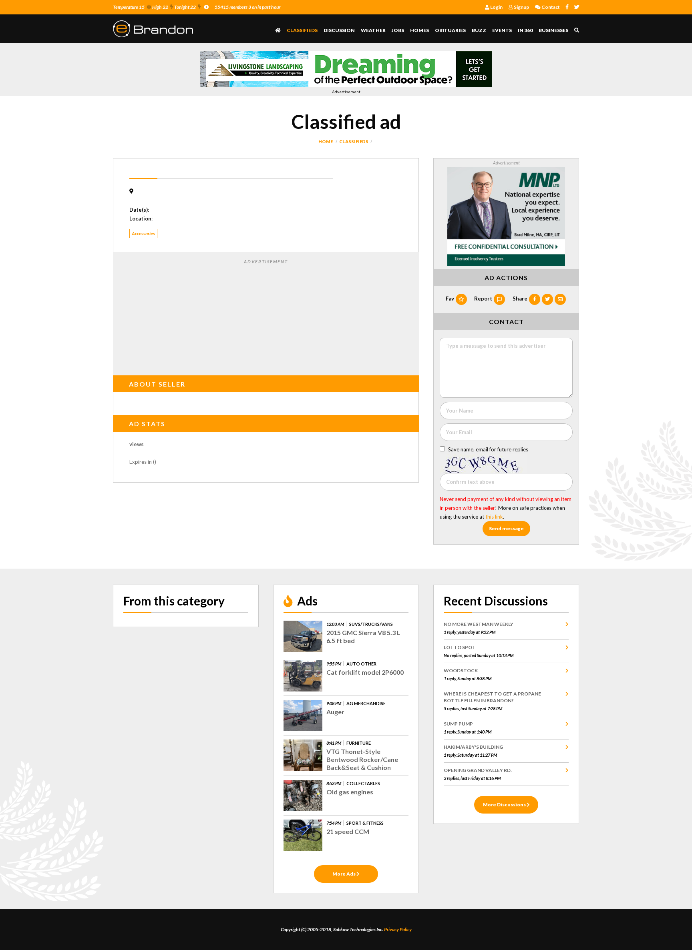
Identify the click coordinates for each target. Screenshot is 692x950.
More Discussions (505, 805)
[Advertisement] (266, 316)
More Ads (344, 874)
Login (496, 7)
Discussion (339, 30)
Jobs (398, 30)
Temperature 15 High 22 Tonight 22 (154, 7)
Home (325, 141)
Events (502, 30)
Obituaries (450, 30)
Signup (521, 7)
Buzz (479, 30)
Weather (373, 30)
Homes (419, 30)
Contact (550, 7)
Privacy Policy (398, 929)
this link (494, 516)
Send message (506, 528)
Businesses (553, 30)
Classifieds (302, 30)
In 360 (525, 30)
